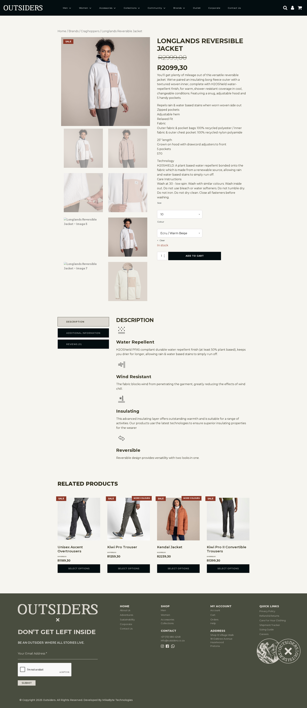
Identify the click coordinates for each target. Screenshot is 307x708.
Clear (162, 240)
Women (83, 8)
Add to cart (195, 255)
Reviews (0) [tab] (74, 344)
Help (213, 623)
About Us (125, 610)
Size (159, 203)
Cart (212, 614)
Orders (214, 619)
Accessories (105, 8)
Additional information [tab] (83, 333)
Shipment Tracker (269, 625)
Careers (263, 634)
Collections (130, 8)
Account (215, 610)
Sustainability (127, 619)
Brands (177, 8)
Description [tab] (75, 321)
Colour (160, 221)
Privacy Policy (267, 611)
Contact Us (234, 8)
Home (62, 31)
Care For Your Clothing (272, 620)
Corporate (214, 8)
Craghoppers (90, 31)
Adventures (126, 614)
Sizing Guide (266, 629)
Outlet (197, 8)
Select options (79, 568)
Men (65, 8)
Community (155, 8)
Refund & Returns (269, 615)
